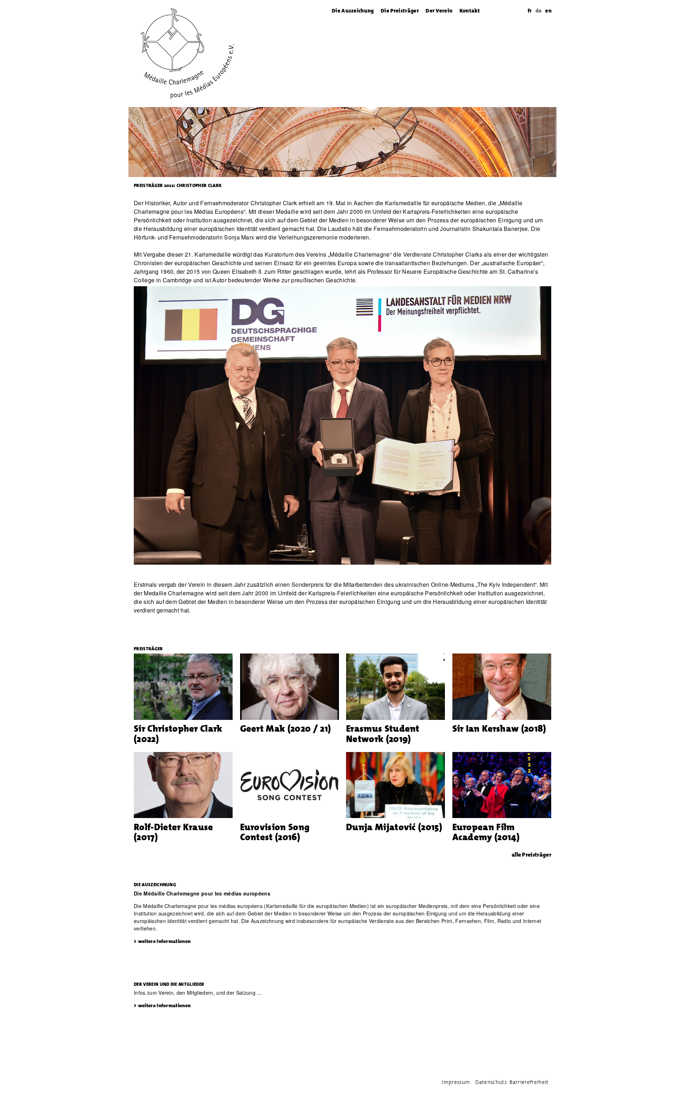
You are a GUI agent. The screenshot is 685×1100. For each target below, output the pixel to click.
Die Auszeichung (353, 10)
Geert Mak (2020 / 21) (285, 728)
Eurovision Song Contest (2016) (275, 832)
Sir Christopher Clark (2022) (178, 733)
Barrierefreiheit (528, 1082)
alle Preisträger (531, 854)
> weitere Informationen (162, 941)
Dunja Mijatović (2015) (394, 827)
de (539, 10)
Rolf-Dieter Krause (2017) (173, 832)
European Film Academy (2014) (485, 832)
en (548, 10)
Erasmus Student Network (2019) (383, 733)
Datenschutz (491, 1082)
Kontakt (470, 10)
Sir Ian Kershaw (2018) (499, 728)
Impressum (456, 1082)
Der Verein (439, 10)
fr (530, 10)
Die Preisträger (400, 10)
